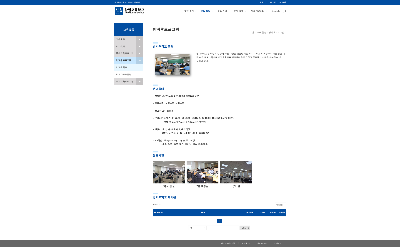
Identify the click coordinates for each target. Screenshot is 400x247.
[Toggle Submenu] (139, 39)
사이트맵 (282, 2)
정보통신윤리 (262, 243)
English (276, 11)
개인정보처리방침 (228, 243)
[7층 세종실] (202, 182)
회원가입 (263, 2)
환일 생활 (238, 11)
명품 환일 (222, 11)
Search (245, 227)
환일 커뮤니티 (257, 11)
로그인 (273, 2)
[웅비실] (236, 182)
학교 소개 (189, 11)
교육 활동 (205, 11)
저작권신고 (246, 243)
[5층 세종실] (169, 182)
